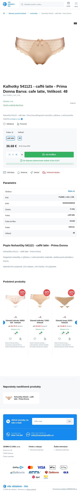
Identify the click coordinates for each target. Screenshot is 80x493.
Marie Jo (71, 191)
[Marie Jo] (73, 103)
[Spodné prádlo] (4, 13)
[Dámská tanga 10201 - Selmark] (64, 299)
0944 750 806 (17, 435)
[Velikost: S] (67, 307)
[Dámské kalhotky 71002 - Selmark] (40, 299)
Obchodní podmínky (36, 450)
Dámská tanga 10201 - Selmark (64, 322)
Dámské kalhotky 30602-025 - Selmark (15, 322)
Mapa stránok (31, 489)
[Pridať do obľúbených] (10, 339)
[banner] (10, 4)
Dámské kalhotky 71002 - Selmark (40, 322)
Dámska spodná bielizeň (17, 13)
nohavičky (34, 13)
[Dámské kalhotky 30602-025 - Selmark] (15, 299)
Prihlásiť (69, 421)
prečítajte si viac (15, 119)
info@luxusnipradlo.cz (42, 435)
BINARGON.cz (72, 489)
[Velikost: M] (15, 307)
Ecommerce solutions (60, 489)
